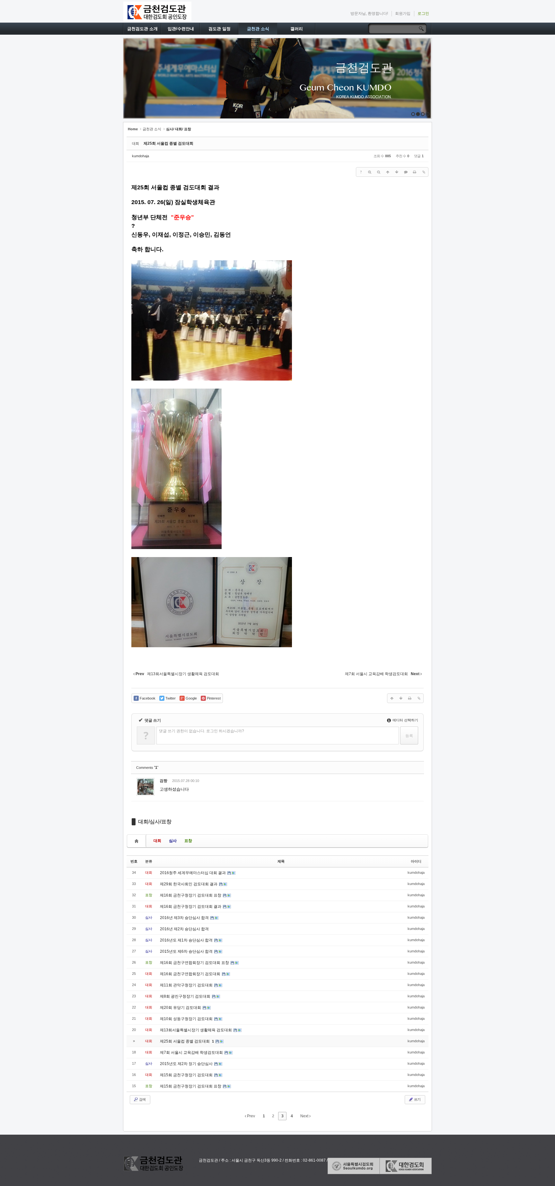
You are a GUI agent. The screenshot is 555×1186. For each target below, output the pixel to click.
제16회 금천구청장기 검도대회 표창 (191, 895)
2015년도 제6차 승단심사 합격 (187, 951)
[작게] (378, 172)
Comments (147, 767)
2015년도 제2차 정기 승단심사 (187, 1063)
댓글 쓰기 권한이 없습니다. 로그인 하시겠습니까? (201, 731)
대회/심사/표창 (155, 821)
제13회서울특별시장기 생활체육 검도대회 (196, 1030)
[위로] (387, 172)
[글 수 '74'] (137, 841)
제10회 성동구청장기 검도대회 (187, 1019)
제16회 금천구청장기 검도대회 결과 (191, 906)
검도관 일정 (219, 28)
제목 (281, 861)
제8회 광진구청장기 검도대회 (185, 996)
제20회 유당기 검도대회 (181, 1007)
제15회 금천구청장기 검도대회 (187, 1075)
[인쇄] (414, 172)
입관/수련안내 (181, 28)
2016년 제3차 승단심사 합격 (185, 917)
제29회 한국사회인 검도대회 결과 (189, 884)
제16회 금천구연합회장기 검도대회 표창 (195, 962)
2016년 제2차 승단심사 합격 (184, 929)
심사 (173, 840)
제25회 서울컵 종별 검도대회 (168, 143)
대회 (157, 840)
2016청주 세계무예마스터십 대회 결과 (193, 873)
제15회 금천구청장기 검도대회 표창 (191, 1086)
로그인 (423, 13)
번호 (133, 861)
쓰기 (416, 1099)
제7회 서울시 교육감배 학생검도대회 (192, 1052)
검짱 (163, 780)
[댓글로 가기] (405, 172)
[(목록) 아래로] (396, 172)
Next (304, 1116)
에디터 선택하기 (405, 720)
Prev (250, 1116)
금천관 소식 (258, 28)
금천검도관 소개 (142, 28)
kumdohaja (140, 156)
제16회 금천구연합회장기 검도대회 (190, 974)
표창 (188, 840)
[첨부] (423, 172)
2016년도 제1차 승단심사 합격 (187, 940)
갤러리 (296, 28)
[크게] (369, 172)
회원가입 (402, 13)
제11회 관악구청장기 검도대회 (187, 985)
